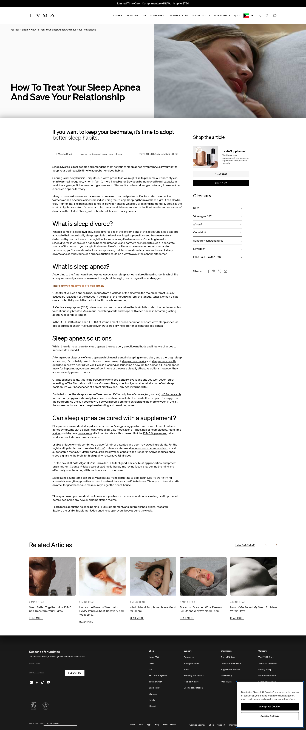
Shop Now (221, 182)
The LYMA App (228, 657)
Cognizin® (76, 466)
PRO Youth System (158, 675)
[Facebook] (37, 682)
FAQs (186, 669)
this (83, 379)
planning (110, 365)
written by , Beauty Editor (101, 154)
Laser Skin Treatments (231, 663)
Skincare (153, 693)
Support (187, 651)
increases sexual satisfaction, (149, 448)
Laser (151, 663)
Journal (15, 29)
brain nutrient (60, 466)
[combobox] (248, 15)
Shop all (153, 705)
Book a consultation (193, 687)
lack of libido (133, 429)
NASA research (171, 394)
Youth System (155, 681)
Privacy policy (264, 669)
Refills (152, 699)
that (96, 246)
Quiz (237, 15)
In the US (57, 322)
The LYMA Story (266, 657)
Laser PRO (154, 657)
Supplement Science (230, 669)
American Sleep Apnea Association (95, 274)
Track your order (191, 663)
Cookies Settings (197, 725)
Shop (151, 651)
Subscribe (74, 672)
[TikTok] (42, 682)
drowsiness (85, 433)
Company (262, 651)
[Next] (275, 544)
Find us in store (191, 681)
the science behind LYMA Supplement (99, 506)
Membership (226, 675)
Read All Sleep (245, 544)
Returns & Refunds (267, 675)
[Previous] (267, 544)
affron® (101, 448)
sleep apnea (67, 189)
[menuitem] (158, 680)
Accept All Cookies (270, 706)
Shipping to (36, 724)
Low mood (117, 429)
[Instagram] (31, 682)
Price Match (226, 681)
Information (226, 651)
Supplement (154, 687)
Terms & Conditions (267, 663)
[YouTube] (48, 682)
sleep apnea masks (134, 361)
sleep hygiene (83, 231)
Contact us (189, 657)
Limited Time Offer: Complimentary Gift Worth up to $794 (153, 3)
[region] (270, 704)
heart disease (159, 429)
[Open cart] (275, 15)
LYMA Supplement (155, 433)
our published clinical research (148, 506)
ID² (150, 669)
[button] (217, 208)
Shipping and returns (194, 675)
